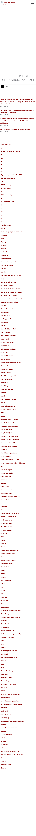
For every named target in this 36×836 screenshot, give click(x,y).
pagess (3, 577)
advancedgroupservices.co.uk (11, 232)
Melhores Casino (6, 523)
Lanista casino (6, 476)
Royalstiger (5, 627)
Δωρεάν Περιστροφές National (12, 754)
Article (3, 248)
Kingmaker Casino (7, 473)
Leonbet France (6, 493)
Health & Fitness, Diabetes (10, 426)
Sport (3, 667)
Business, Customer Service (10, 289)
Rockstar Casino (6, 624)
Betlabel (4, 268)
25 (2, 181)
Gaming (3, 396)
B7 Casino (4, 255)
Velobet (4, 724)
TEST (3, 691)
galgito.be (4, 382)
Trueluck (4, 708)
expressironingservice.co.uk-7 (11, 362)
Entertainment (6, 359)
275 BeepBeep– (6, 188)
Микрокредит (6, 764)
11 (1, 155)
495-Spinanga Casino (8, 201)
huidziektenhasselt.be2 (9, 446)
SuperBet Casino (6, 677)
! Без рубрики (6, 144)
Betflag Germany (7, 265)
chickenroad (5, 332)
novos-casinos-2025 (8, 553)
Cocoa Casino (5, 339)
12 (1, 161)
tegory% (4, 687)
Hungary (4, 449)
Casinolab (4, 322)
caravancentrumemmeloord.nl (11, 299)
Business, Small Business (9, 295)
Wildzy (3, 741)
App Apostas (5, 242)
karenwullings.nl (6, 470)
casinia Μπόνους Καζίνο (9, 302)
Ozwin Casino (5, 567)
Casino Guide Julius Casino (10, 309)
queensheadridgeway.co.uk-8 (11, 610)
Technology (5, 681)
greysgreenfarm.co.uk (8, 409)
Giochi (3, 403)
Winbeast (4, 744)
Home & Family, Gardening (10, 436)
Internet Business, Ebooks (10, 459)
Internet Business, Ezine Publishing (13, 463)
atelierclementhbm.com (9, 252)
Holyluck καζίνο (6, 433)
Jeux (2, 466)
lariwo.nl (4, 480)
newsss (3, 543)
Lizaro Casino (5, 500)
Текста (3, 768)
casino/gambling (6, 319)
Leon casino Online (7, 490)
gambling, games (7, 389)
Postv (3, 594)
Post (2, 587)
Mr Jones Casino (6, 527)
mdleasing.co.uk (6, 520)
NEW (2, 537)
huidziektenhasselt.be (8, 443)
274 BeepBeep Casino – (9, 185)
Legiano (4, 483)
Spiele (3, 664)
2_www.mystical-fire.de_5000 (11, 175)
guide (3, 416)
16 (1, 165)
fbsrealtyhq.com (6, 366)
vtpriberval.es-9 (6, 734)
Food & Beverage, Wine (9, 376)
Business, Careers (7, 285)
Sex (2, 640)
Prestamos (4, 600)
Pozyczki (4, 597)
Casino (3, 305)
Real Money (5, 614)
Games (3, 392)
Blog (2, 279)
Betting (3, 272)
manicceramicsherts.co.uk (10, 513)
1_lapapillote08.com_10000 (10, 151)
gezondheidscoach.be (8, 399)
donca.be (4, 352)
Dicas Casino (5, 346)
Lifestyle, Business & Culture (10, 496)
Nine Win (4, 547)
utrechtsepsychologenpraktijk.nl (12, 721)
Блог (3, 758)
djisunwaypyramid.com (9, 349)
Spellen (3, 661)
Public (3, 604)
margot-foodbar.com (8, 516)
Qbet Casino (5, 607)
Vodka (3, 731)
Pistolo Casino (6, 580)
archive (3, 245)
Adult (3, 228)
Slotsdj (3, 647)
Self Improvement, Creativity (11, 634)
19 (1, 168)
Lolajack (4, 506)
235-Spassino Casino (8, 178)
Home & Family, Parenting (10, 439)
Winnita (3, 748)
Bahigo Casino (6, 258)
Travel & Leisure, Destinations (11, 704)
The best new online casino (10, 694)
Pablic (3, 570)
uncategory (5, 718)
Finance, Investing (7, 369)
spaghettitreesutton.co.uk (10, 657)
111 (2, 158)
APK (2, 238)
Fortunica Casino (7, 379)
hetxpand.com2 (6, 429)
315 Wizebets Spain (7, 195)
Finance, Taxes (6, 372)
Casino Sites (5, 312)
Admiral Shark (6, 225)
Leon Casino (5, 486)
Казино (3, 761)
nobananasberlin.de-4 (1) (9, 550)
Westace (4, 738)
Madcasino (5, 510)
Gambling (4, 386)
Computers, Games (7, 342)
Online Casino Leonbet (8, 560)
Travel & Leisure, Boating (10, 701)
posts (3, 590)
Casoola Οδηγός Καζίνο (9, 329)
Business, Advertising (8, 282)
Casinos (3, 325)
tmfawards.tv (5, 697)
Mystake (4, 533)
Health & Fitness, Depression (11, 423)
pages (3, 573)
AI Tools (4, 235)
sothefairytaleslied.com (9, 651)
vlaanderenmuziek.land (9, 728)
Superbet (4, 674)
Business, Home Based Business (11, 292)
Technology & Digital (8, 684)
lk (1, 503)
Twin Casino (5, 711)
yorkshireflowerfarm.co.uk (10, 751)
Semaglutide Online (7, 637)
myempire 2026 (6, 530)
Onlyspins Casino (7, 563)
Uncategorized (6, 714)
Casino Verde (5, 315)
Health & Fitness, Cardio (9, 419)
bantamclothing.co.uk (8, 262)
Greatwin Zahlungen (8, 406)
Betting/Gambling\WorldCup (11, 275)
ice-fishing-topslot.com (9, 453)
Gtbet (3, 413)
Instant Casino (6, 456)
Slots (3, 644)
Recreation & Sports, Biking (10, 617)
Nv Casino (4, 557)
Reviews (4, 620)
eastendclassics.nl (7, 356)
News (3, 540)
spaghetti (4, 654)
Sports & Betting (7, 671)
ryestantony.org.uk (7, 630)
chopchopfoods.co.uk (8, 335)
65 (2, 211)
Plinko (3, 584)
